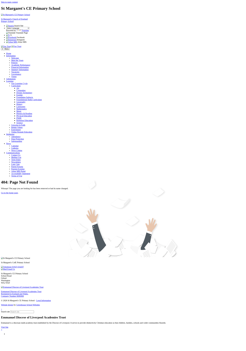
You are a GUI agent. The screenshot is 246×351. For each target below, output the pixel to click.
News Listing (16, 150)
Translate (25, 30)
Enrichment (16, 130)
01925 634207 (18, 267)
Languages (20, 106)
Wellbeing (10, 134)
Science (19, 123)
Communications (13, 153)
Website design (7, 305)
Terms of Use (16, 176)
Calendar (15, 146)
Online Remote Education (21, 132)
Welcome (15, 58)
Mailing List (16, 157)
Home (8, 53)
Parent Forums (17, 167)
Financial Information (20, 67)
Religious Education (24, 120)
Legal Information (43, 300)
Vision (14, 76)
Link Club (15, 164)
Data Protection (17, 139)
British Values (17, 127)
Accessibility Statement (20, 173)
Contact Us (15, 155)
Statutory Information (20, 70)
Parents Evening (17, 169)
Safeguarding (16, 141)
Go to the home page (9, 193)
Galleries (14, 148)
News (8, 143)
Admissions (11, 79)
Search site (5, 312)
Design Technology (24, 93)
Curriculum (15, 86)
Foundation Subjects (24, 97)
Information (11, 56)
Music (18, 111)
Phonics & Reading (24, 113)
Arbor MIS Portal (18, 171)
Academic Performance (20, 65)
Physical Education (24, 116)
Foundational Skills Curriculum (29, 100)
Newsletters (16, 162)
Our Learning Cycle (19, 83)
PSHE (19, 118)
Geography (20, 102)
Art (17, 88)
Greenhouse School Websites (28, 305)
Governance (16, 74)
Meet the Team (17, 60)
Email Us (11, 269)
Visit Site (4, 327)
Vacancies (15, 72)
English (19, 95)
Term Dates (16, 160)
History (19, 104)
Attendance (15, 137)
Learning (9, 81)
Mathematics (21, 109)
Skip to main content (9, 2)
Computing (20, 90)
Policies (14, 63)
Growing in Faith (18, 125)
